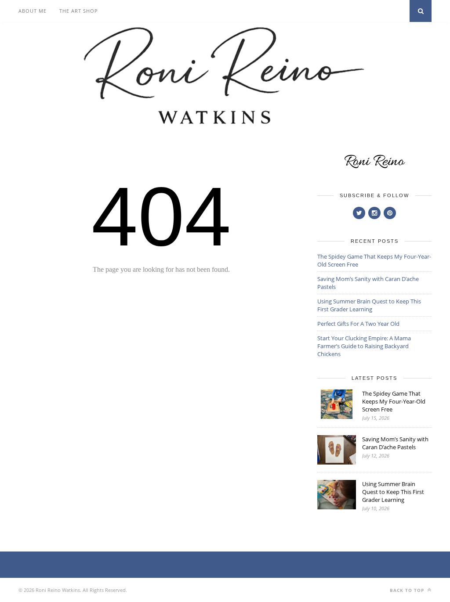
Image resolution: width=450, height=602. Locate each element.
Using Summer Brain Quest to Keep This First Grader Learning (369, 305)
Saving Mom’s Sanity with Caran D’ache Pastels (395, 443)
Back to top (408, 590)
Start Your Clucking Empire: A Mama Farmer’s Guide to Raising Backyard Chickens (364, 346)
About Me (32, 10)
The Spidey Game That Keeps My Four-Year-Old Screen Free (393, 401)
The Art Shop (78, 10)
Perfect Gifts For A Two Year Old (358, 324)
